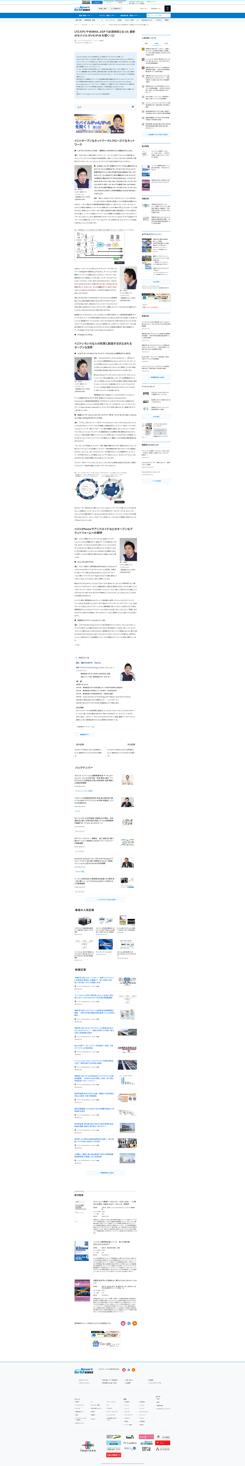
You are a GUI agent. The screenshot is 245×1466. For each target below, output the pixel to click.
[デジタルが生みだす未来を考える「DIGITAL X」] (130, 1450)
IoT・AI (109, 2)
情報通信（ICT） (79, 1411)
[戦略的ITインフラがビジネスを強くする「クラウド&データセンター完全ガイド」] (113, 1437)
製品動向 (142, 1402)
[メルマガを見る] (124, 1370)
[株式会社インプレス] (88, 1446)
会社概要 (128, 1383)
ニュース (127, 1408)
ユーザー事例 (128, 1424)
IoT (138, 20)
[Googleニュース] (129, 1323)
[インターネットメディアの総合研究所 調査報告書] (162, 1437)
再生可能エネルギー (147, 20)
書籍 (158, 1402)
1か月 (166, 43)
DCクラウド (153, 1)
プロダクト (127, 1418)
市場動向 (142, 1421)
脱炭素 (120, 20)
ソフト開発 (147, 1)
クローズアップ (128, 1415)
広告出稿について (156, 8)
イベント (127, 1405)
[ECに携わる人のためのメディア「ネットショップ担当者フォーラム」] (162, 1443)
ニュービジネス (111, 1415)
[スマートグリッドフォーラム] (83, 1372)
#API (93, 727)
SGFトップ (76, 24)
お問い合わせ (129, 1380)
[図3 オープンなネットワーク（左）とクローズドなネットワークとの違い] (99, 487)
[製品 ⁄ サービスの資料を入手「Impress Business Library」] (113, 1450)
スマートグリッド (110, 20)
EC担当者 (137, 1)
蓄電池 (93, 1415)
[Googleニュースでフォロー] (128, 1370)
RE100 (93, 1419)
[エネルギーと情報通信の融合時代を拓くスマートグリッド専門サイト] (146, 1443)
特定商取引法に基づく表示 (110, 1383)
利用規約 (151, 1380)
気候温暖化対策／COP (112, 1419)
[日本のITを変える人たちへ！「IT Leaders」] (130, 1443)
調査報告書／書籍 (90, 20)
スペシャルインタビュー (100, 24)
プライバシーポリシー (84, 1383)
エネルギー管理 (129, 20)
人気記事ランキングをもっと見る (157, 134)
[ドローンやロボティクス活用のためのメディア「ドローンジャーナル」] (146, 1450)
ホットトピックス (144, 1411)
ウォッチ (142, 1418)
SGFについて (144, 8)
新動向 (126, 1421)
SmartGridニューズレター (164, 1409)
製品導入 (121, 2)
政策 (77, 1415)
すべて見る (157, 481)
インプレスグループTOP (155, 1383)
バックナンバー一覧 (160, 431)
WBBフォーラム (80, 1423)
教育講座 (142, 3)
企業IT (142, 1)
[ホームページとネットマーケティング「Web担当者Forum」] (146, 1437)
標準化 (93, 1411)
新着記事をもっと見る (107, 1173)
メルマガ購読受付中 (115, 8)
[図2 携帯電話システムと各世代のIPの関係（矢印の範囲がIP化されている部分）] (99, 246)
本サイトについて (83, 1380)
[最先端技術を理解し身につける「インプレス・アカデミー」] (162, 1450)
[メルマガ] (123, 1323)
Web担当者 (131, 1)
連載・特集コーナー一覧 (87, 24)
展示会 (142, 1424)
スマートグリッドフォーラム (83, 8)
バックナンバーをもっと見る (107, 899)
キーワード (143, 1415)
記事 (158, 1399)
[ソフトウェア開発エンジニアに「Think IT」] (130, 1437)
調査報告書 (160, 1405)
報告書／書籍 (102, 8)
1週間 (156, 43)
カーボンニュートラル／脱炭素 (81, 1419)
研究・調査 (131, 3)
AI (102, 20)
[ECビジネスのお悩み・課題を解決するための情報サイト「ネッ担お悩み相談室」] (113, 1456)
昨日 (146, 43)
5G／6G (78, 1408)
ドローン (137, 3)
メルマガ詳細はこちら (165, 301)
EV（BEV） (159, 20)
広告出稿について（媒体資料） (110, 1380)
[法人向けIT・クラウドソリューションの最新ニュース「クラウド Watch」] (113, 1443)
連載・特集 (78, 20)
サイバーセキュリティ (112, 1411)
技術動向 (127, 1402)
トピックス (127, 1411)
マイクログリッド (80, 1405)
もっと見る (156, 282)
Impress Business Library (149, 288)
